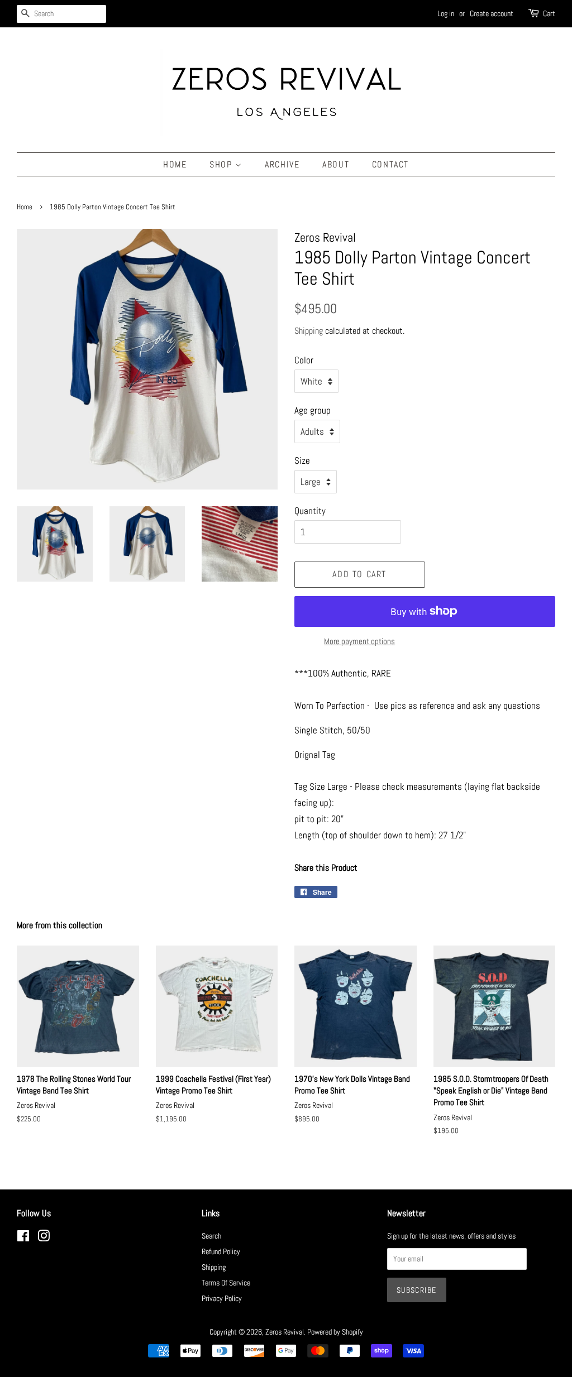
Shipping (308, 331)
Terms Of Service (226, 1283)
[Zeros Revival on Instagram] (43, 1238)
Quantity (310, 511)
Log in (445, 13)
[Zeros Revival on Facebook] (23, 1238)
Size (302, 460)
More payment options (359, 641)
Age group (312, 410)
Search (211, 1236)
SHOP (222, 164)
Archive (282, 164)
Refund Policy (221, 1251)
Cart (549, 13)
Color (303, 360)
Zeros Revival (284, 1332)
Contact (390, 164)
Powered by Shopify (335, 1332)
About (335, 164)
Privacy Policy (222, 1298)
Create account (491, 13)
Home (175, 164)
